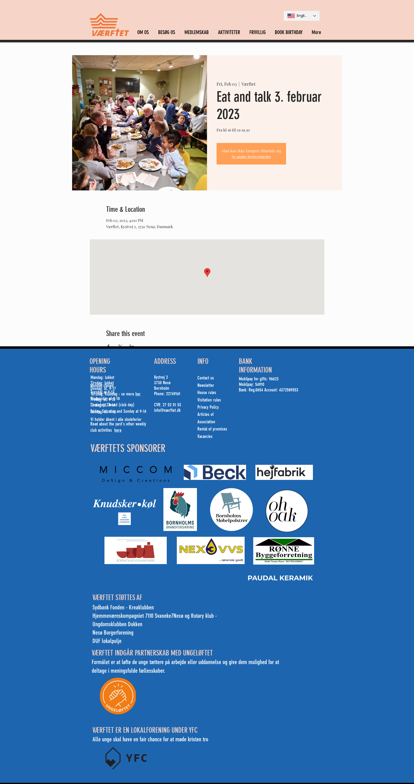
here (117, 430)
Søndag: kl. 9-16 (103, 411)
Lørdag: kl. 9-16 (103, 405)
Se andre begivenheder (251, 156)
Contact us (205, 378)
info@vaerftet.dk (167, 410)
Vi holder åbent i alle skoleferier (116, 419)
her (138, 394)
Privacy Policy (208, 407)
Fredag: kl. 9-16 (103, 399)
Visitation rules (209, 400)
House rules (206, 392)
